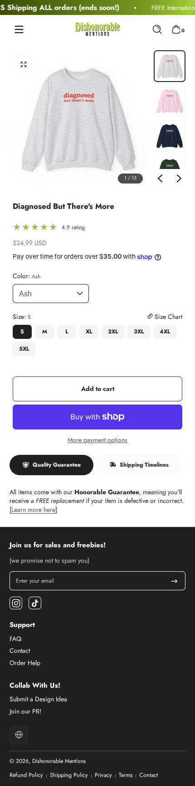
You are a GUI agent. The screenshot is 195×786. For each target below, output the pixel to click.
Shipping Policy (69, 775)
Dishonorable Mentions (59, 761)
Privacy (103, 775)
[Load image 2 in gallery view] (169, 101)
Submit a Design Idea (38, 699)
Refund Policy (26, 775)
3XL (139, 332)
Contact (20, 650)
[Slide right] (179, 178)
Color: (26, 276)
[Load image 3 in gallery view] (169, 136)
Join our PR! (25, 711)
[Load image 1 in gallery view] (169, 66)
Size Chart (167, 317)
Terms (125, 775)
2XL (113, 332)
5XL (24, 349)
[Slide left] (160, 178)
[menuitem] (97, 639)
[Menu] (19, 29)
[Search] (157, 29)
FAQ (15, 639)
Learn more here (33, 509)
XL (89, 332)
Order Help (25, 663)
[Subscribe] (174, 580)
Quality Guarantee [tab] (57, 465)
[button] (156, 29)
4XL (165, 332)
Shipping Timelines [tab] (144, 465)
